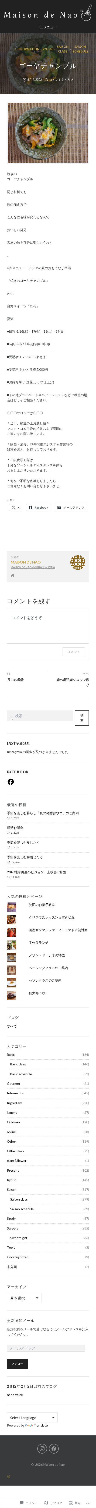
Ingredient (15, 1103)
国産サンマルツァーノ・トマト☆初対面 (58, 930)
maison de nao (26, 562)
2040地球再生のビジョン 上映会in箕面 (36, 872)
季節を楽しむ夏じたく (23, 842)
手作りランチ (38, 942)
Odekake (13, 1122)
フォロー (17, 1364)
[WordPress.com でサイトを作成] (48, 1476)
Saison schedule (80, 49)
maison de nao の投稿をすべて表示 (33, 567)
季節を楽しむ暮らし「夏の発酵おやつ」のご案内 (43, 813)
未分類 (12, 1267)
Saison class (63, 49)
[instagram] (42, 1449)
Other (11, 1141)
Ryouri (47, 49)
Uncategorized (17, 1257)
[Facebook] (10, 782)
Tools (11, 1247)
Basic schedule (21, 1074)
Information (28, 49)
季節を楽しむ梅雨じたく (25, 857)
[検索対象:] (40, 718)
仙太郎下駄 (37, 993)
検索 (81, 718)
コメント (73, 652)
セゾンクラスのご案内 (45, 980)
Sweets (12, 1228)
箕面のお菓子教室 (42, 905)
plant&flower (16, 1161)
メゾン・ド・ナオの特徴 (47, 955)
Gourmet (13, 1083)
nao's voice (15, 1395)
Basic (11, 1055)
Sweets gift (18, 1238)
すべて (12, 1026)
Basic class (18, 1064)
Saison (12, 1189)
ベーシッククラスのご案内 (48, 968)
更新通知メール (20, 1320)
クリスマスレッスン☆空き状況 (52, 917)
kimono (12, 1112)
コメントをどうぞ (61, 79)
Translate (41, 1425)
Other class (15, 1151)
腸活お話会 (15, 828)
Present (13, 1170)
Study (11, 1218)
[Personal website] (12, 575)
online (11, 1132)
